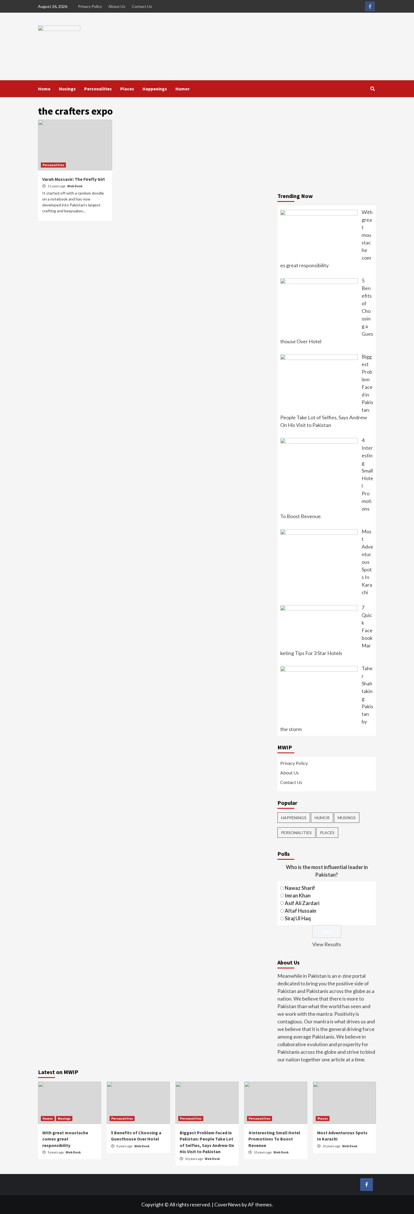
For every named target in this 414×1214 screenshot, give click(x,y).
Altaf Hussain (300, 911)
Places (127, 89)
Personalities (98, 89)
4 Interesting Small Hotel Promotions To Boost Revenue (274, 1139)
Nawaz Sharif (300, 888)
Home (44, 89)
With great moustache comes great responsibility (65, 1139)
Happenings (155, 89)
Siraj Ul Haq (298, 918)
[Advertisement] (326, 145)
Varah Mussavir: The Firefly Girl (73, 179)
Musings (67, 89)
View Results (326, 944)
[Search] (372, 88)
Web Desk (75, 186)
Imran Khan (298, 895)
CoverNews (227, 1204)
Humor (182, 89)
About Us (116, 6)
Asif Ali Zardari (302, 903)
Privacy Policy (90, 6)
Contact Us (142, 6)
